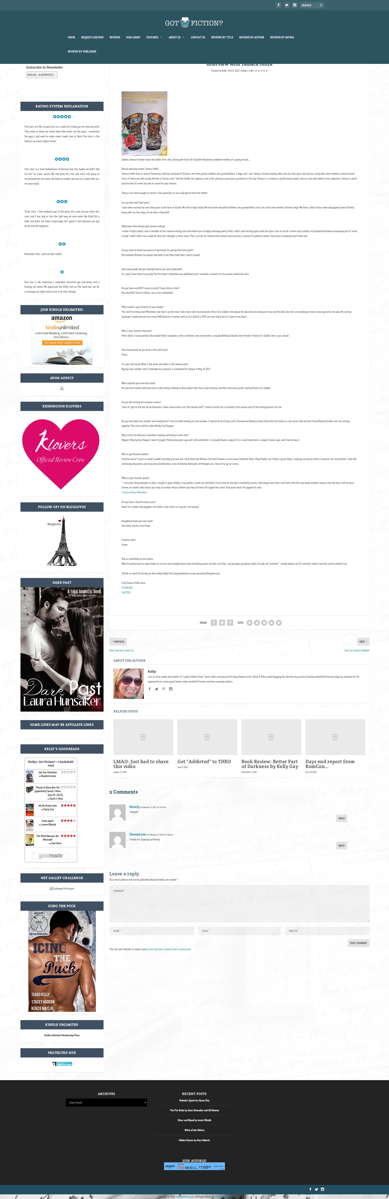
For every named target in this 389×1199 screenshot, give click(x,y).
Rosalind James (48, 776)
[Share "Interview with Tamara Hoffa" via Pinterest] (230, 623)
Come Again (47, 821)
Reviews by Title (222, 37)
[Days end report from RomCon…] (335, 737)
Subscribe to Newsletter (44, 67)
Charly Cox (48, 809)
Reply (342, 818)
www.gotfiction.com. (185, 1196)
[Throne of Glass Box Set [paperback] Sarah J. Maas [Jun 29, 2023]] (30, 792)
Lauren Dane (129, 492)
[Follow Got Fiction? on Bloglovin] (62, 565)
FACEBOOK (127, 587)
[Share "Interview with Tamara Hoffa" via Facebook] (214, 623)
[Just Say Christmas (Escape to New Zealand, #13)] (30, 781)
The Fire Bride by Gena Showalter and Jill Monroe (194, 1110)
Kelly (224, 70)
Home (71, 37)
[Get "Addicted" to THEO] (207, 737)
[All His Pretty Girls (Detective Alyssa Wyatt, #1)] (30, 815)
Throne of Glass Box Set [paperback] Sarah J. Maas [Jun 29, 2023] (49, 791)
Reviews (115, 37)
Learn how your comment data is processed (169, 949)
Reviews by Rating (282, 37)
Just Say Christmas (47, 772)
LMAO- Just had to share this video (141, 763)
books (244, 70)
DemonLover (138, 834)
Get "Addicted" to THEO (204, 761)
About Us (175, 37)
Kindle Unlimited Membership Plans (62, 1035)
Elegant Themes (85, 1189)
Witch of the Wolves (194, 1130)
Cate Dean (56, 843)
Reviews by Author (251, 37)
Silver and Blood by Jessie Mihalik (194, 1120)
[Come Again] (30, 830)
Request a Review (92, 37)
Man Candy (133, 37)
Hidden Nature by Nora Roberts (194, 1140)
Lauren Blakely (48, 824)
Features (152, 37)
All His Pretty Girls (47, 805)
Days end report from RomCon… (330, 763)
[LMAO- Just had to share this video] (143, 737)
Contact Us (198, 37)
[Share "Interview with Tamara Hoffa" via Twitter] (222, 623)
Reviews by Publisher (82, 51)
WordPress (112, 1189)
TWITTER (126, 592)
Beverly (134, 806)
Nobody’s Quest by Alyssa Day (194, 1100)
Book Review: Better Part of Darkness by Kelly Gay (270, 763)
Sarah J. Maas (56, 798)
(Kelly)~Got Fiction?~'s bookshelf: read (51, 763)
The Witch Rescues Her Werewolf (47, 837)
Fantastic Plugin (224, 1196)
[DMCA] (62, 1065)
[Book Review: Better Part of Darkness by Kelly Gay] (271, 737)
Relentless (142, 492)
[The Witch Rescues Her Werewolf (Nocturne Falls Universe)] (30, 845)
